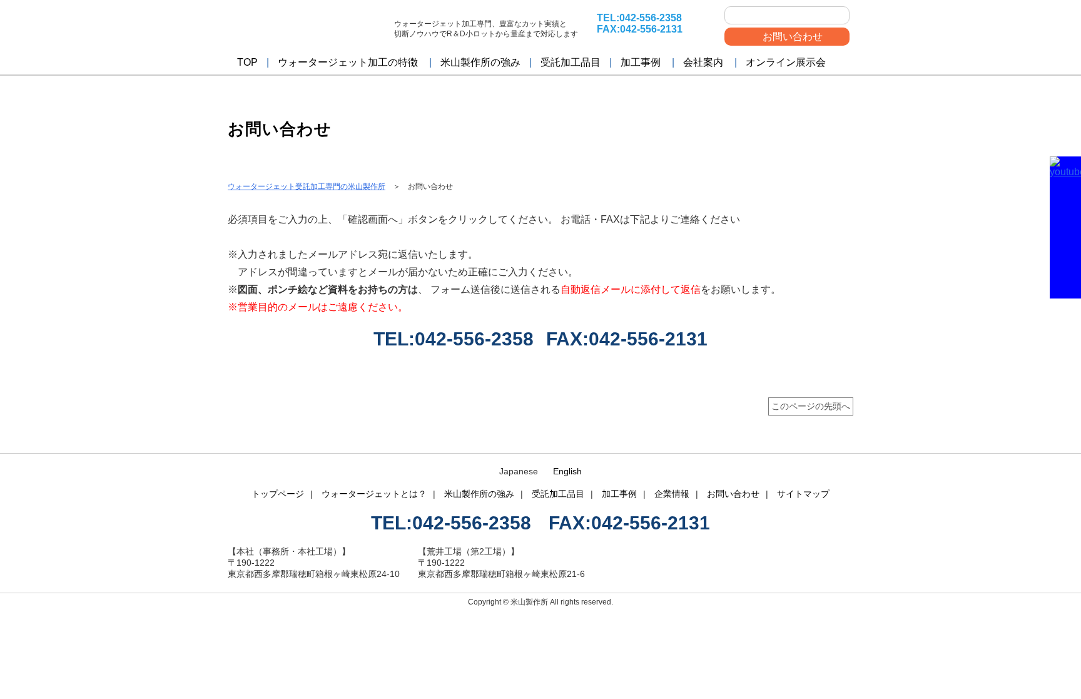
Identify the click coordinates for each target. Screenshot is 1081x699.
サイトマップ (803, 494)
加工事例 (641, 62)
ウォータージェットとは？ (374, 494)
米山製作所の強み (480, 62)
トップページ (277, 494)
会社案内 (703, 62)
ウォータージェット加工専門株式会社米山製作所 (306, 26)
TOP (247, 62)
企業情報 (671, 494)
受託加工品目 (570, 62)
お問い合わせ (793, 36)
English (567, 471)
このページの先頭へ (810, 406)
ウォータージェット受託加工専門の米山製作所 (306, 186)
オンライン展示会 (786, 62)
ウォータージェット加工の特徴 (348, 62)
